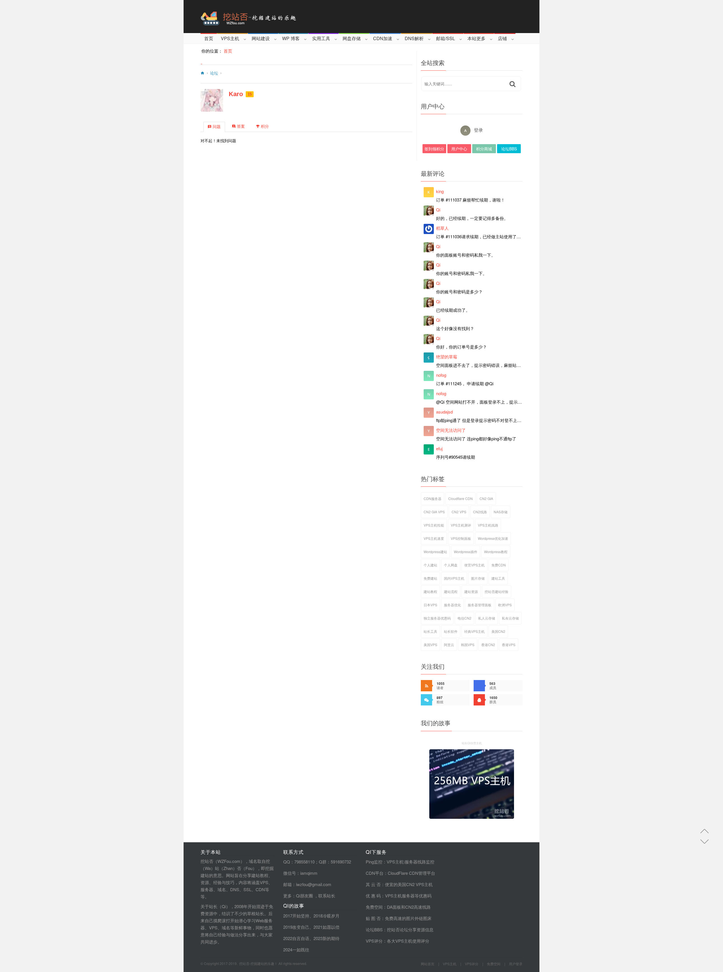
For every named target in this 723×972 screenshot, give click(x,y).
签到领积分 (434, 148)
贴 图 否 (373, 918)
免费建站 (430, 578)
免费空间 (374, 907)
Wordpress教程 (496, 551)
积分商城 (484, 148)
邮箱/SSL (445, 38)
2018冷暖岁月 (326, 916)
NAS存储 (501, 511)
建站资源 (471, 591)
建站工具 (498, 578)
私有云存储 (510, 618)
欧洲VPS (505, 604)
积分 (265, 126)
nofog (441, 375)
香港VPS (508, 644)
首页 (208, 38)
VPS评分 (374, 941)
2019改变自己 (296, 927)
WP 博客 (291, 38)
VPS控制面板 (461, 538)
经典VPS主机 (474, 631)
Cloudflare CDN (460, 498)
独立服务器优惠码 (437, 618)
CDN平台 (375, 873)
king (440, 191)
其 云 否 (373, 884)
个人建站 (430, 564)
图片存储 (478, 578)
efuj (439, 448)
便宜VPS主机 (474, 564)
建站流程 (451, 591)
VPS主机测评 (461, 525)
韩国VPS (467, 644)
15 (250, 94)
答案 (241, 126)
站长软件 (451, 631)
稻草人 (442, 228)
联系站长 (326, 896)
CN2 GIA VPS (434, 511)
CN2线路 (480, 511)
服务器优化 (452, 604)
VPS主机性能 (434, 525)
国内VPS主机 (454, 578)
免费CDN (498, 564)
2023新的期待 (326, 938)
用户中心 (459, 148)
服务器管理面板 (479, 604)
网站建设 (261, 38)
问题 (217, 126)
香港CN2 (488, 644)
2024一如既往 (296, 949)
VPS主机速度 (434, 538)
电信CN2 (464, 618)
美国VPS (430, 644)
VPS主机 (230, 38)
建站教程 (430, 591)
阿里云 (449, 644)
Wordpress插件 (465, 551)
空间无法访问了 (451, 430)
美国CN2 (498, 631)
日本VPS (430, 604)
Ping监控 (374, 862)
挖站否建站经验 (496, 591)
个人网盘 (451, 564)
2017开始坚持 (296, 916)
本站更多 (476, 38)
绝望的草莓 (446, 357)
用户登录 (515, 963)
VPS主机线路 (488, 525)
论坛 (214, 73)
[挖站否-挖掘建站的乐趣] (272, 16)
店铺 (502, 38)
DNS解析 (414, 38)
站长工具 (430, 631)
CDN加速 (382, 38)
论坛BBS (509, 148)
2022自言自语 (296, 938)
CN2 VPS (459, 511)
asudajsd (444, 412)
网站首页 (427, 963)
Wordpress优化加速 (493, 538)
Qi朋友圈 (304, 896)
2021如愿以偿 (326, 927)
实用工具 (321, 38)
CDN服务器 (432, 498)
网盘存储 (352, 38)
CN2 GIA (486, 498)
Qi (438, 210)
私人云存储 (486, 618)
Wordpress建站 (435, 551)
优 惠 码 (373, 896)
